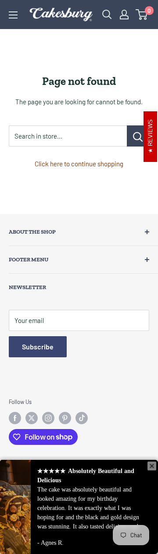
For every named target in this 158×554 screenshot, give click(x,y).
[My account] (124, 14)
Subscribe (38, 346)
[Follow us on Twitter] (31, 418)
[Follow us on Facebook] (15, 418)
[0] (141, 14)
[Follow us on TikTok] (81, 418)
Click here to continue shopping (79, 164)
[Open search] (107, 14)
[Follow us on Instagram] (48, 418)
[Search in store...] (138, 136)
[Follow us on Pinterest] (65, 418)
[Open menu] (13, 14)
